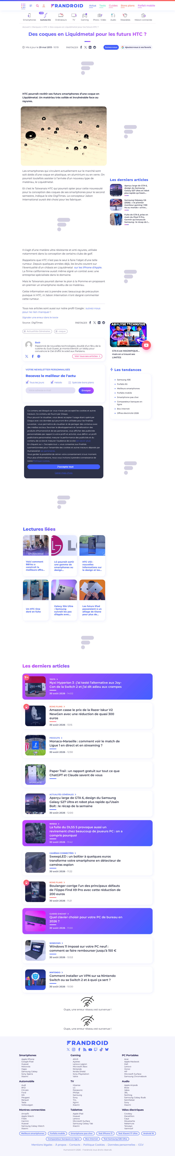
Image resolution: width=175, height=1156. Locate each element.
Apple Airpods (131, 1085)
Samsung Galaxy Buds (135, 1097)
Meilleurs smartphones (128, 388)
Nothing (128, 1095)
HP (125, 1071)
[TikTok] (101, 1049)
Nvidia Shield (79, 1071)
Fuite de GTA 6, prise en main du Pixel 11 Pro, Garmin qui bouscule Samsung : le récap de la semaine (136, 219)
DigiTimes (37, 322)
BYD (23, 1087)
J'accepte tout (65, 466)
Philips (76, 1092)
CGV (141, 1144)
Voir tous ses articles (86, 356)
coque (62, 331)
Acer (126, 1059)
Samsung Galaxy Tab (83, 1123)
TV (72, 1081)
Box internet (123, 409)
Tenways (128, 1126)
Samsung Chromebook (135, 1076)
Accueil (26, 27)
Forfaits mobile (124, 393)
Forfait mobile (146, 5)
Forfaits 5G (122, 384)
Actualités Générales (38, 331)
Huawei (25, 1064)
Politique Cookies (94, 1144)
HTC (45, 27)
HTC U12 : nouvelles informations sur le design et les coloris (92, 566)
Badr (37, 342)
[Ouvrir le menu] (23, 5)
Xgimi (76, 1102)
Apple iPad (78, 1113)
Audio (125, 1081)
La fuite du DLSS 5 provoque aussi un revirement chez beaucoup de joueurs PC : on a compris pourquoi (85, 831)
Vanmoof (128, 1128)
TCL (74, 1100)
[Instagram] (74, 1049)
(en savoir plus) (83, 441)
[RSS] (85, 1049)
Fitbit (24, 1118)
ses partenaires (47, 451)
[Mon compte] (43, 5)
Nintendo (77, 1069)
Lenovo (127, 1066)
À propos (60, 1144)
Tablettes (76, 1109)
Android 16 (148, 1133)
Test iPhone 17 (105, 1133)
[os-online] (38, 356)
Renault (25, 1100)
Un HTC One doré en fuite (33, 610)
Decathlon (129, 1116)
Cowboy (128, 1113)
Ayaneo (76, 1061)
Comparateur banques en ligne (63, 1139)
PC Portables (130, 1055)
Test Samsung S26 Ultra (115, 1139)
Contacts (74, 1144)
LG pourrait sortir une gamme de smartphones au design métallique (64, 566)
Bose (126, 1087)
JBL (126, 1092)
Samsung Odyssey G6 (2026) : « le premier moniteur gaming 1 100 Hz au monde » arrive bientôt (135, 205)
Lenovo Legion (80, 1064)
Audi (23, 1085)
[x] (26, 356)
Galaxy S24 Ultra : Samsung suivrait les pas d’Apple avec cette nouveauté (63, 610)
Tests (102, 5)
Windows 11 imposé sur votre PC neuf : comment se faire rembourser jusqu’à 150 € (82, 948)
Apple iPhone (27, 1059)
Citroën (25, 1090)
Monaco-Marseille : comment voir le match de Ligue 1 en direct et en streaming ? (84, 743)
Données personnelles (121, 1144)
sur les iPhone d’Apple (88, 267)
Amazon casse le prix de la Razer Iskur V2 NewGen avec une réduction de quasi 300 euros (81, 714)
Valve (75, 1076)
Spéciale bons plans (83, 382)
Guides (113, 5)
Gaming (76, 1055)
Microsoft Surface (132, 1074)
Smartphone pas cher (128, 397)
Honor (127, 1069)
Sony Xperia (27, 1074)
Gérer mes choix (64, 473)
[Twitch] (96, 1049)
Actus (92, 5)
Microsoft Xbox (80, 1066)
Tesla (23, 1102)
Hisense (76, 1085)
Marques (36, 27)
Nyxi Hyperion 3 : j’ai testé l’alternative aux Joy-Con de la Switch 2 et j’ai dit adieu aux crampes (85, 685)
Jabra (126, 1090)
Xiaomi (24, 1076)
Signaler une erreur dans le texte (40, 317)
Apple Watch (27, 1116)
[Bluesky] (107, 1049)
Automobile (26, 1081)
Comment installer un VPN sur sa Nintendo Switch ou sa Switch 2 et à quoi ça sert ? (82, 978)
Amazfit (25, 1113)
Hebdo (58, 382)
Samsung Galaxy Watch (32, 1126)
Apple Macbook (131, 1061)
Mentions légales (41, 1144)
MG (23, 1095)
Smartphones (27, 1055)
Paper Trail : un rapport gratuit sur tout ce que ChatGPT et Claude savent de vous (84, 773)
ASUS (75, 1059)
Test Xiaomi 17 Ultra (128, 1133)
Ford (23, 1092)
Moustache (129, 1121)
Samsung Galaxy (29, 1071)
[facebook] (32, 356)
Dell (126, 1064)
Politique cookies (41, 461)
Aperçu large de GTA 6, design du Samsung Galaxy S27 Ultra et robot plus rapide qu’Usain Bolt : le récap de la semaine (136, 191)
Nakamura (129, 1123)
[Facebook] (79, 1049)
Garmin (25, 1121)
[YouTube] (90, 1049)
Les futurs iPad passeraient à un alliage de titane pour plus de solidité (92, 610)
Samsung (77, 1095)
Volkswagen (27, 1105)
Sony (75, 1097)
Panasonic (78, 1090)
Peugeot (25, 1097)
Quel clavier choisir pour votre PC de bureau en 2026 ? (85, 919)
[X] (68, 1049)
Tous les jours (36, 382)
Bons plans (128, 5)
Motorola (25, 1066)
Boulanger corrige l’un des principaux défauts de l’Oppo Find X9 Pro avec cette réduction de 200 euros (85, 890)
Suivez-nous (111, 47)
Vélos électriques (133, 1109)
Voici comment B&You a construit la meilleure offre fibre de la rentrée (34, 565)
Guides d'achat (58, 914)
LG (74, 1087)
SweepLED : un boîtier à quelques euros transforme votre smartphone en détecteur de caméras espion (85, 861)
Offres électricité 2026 (128, 413)
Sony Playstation (81, 1074)
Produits (54, 738)
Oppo (24, 1069)
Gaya (126, 1118)
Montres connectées (32, 1109)
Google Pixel (27, 1061)
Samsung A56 (124, 379)
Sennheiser (129, 1100)
